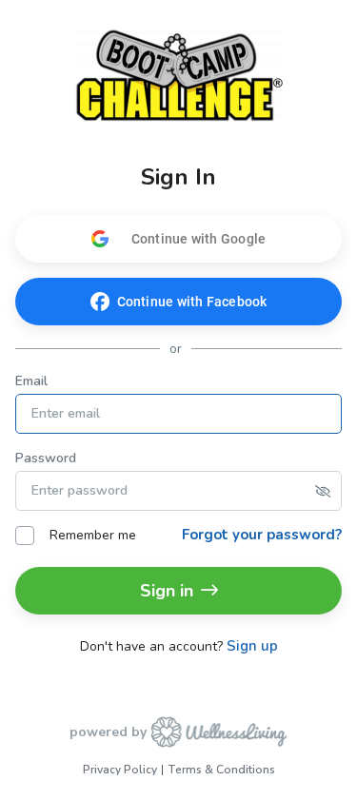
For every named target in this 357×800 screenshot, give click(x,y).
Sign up (252, 646)
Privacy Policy (120, 769)
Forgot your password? (262, 534)
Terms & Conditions (221, 769)
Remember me (93, 535)
